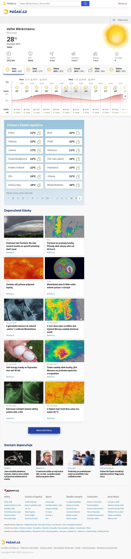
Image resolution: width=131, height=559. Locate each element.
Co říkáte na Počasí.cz (10, 548)
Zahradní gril (80, 528)
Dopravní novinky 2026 (116, 509)
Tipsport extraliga (52, 509)
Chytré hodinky (91, 531)
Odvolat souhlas (88, 548)
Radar (77, 548)
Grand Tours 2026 (31, 519)
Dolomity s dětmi (93, 519)
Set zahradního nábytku (66, 528)
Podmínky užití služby (29, 548)
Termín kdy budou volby (12, 512)
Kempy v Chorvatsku (94, 502)
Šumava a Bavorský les (95, 509)
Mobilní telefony (25, 531)
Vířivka (88, 528)
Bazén (16, 528)
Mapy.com (19, 525)
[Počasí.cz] (15, 11)
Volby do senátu (9, 515)
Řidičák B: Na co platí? (115, 512)
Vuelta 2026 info (30, 502)
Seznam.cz (122, 4)
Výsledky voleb (9, 509)
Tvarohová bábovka (73, 512)
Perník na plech (71, 519)
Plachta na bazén (26, 528)
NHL (47, 519)
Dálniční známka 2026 (115, 505)
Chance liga (50, 502)
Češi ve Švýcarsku (93, 512)
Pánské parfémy (103, 531)
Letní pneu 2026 (113, 502)
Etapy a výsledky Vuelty (33, 505)
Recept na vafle (71, 515)
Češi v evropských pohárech (72, 525)
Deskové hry (72, 531)
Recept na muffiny (72, 505)
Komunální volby (10, 519)
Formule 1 (49, 515)
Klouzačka (53, 528)
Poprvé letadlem (93, 505)
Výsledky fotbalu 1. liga (54, 505)
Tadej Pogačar (30, 512)
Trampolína (37, 528)
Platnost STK (112, 519)
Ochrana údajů (46, 548)
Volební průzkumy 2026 (12, 505)
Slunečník (45, 528)
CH (47, 198)
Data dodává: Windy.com (64, 548)
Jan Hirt (27, 509)
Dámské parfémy (52, 531)
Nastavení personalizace (107, 548)
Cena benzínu (56, 525)
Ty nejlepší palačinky (73, 502)
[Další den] (125, 96)
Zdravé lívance (71, 509)
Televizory (81, 531)
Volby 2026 (8, 502)
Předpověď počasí (30, 525)
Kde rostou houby (44, 525)
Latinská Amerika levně (95, 515)
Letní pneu (63, 531)
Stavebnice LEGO (38, 531)
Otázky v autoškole (114, 515)
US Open (49, 512)
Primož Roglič (30, 515)
